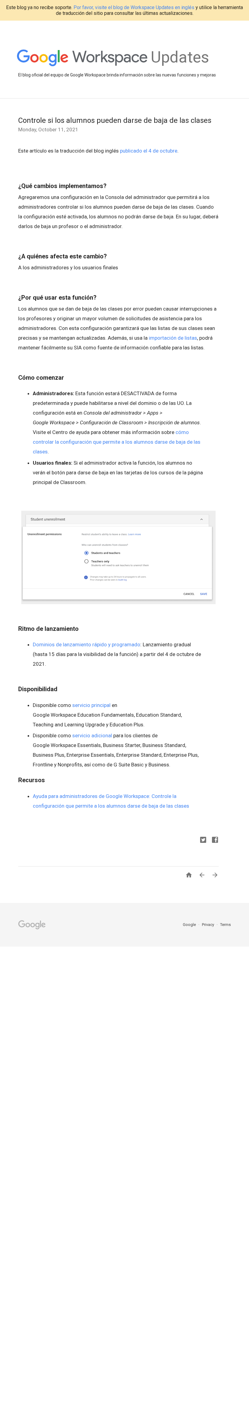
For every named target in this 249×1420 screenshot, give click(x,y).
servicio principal (91, 705)
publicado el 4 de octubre (148, 151)
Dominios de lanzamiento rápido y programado (86, 644)
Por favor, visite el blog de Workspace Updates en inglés (133, 7)
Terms (225, 924)
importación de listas (173, 338)
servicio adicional (92, 735)
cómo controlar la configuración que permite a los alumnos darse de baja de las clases (116, 442)
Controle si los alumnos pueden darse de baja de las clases (114, 120)
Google (190, 924)
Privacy (208, 924)
